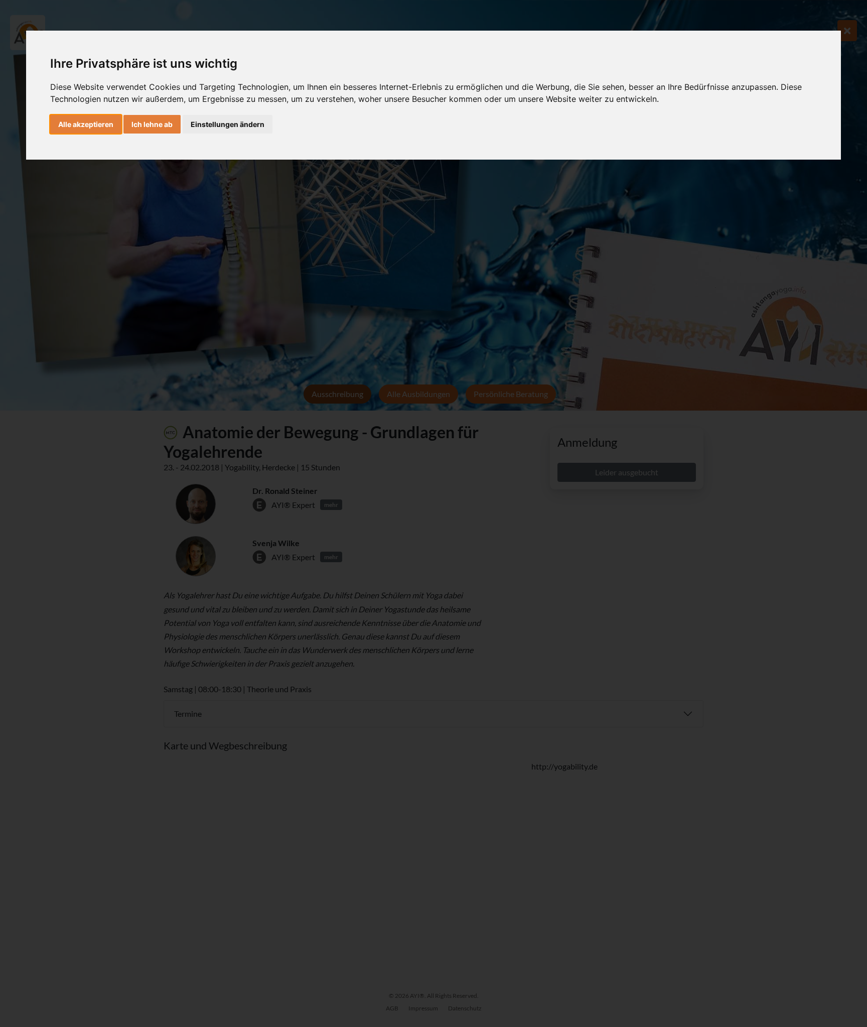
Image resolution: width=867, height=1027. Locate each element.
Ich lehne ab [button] (152, 124)
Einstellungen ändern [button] (227, 124)
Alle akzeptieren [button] (85, 124)
